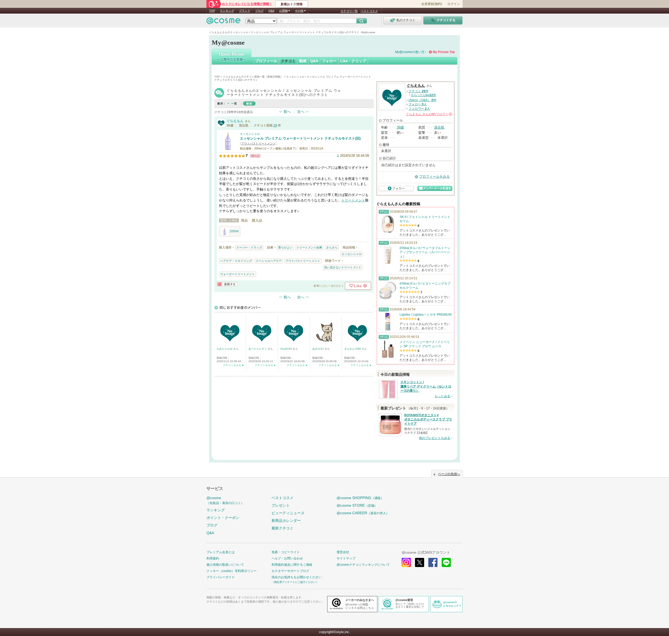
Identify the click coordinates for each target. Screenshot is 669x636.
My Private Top (444, 52)
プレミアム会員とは (220, 552)
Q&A (271, 10)
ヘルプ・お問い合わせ (287, 558)
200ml (234, 231)
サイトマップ (346, 558)
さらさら (332, 247)
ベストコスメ (369, 11)
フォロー (329, 61)
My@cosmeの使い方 (409, 52)
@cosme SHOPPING (360, 498)
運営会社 (343, 552)
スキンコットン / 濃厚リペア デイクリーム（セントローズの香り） (425, 386)
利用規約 (212, 558)
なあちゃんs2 (225, 348)
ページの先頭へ (449, 474)
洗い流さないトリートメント (342, 267)
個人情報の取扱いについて (225, 564)
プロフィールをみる (434, 176)
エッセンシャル (250, 133)
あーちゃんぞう (258, 348)
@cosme (225, 500)
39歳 (400, 127)
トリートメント (353, 200)
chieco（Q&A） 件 (422, 100)
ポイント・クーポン (222, 518)
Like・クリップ (353, 61)
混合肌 (439, 127)
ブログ (259, 10)
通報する (227, 284)
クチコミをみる (232, 365)
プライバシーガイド (220, 577)
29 (275, 125)
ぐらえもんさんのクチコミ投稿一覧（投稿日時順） (253, 76)
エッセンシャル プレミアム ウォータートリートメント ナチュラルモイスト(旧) (300, 138)
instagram (406, 562)
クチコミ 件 (418, 91)
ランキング (227, 10)
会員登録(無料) (431, 4)
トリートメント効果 (309, 247)
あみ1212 (318, 348)
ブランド (244, 10)
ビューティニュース (288, 513)
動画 (303, 61)
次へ (300, 111)
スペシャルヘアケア (269, 260)
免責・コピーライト (286, 552)
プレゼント (281, 505)
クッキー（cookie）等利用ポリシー (231, 571)
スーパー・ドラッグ (249, 247)
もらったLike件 (423, 95)
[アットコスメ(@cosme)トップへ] (223, 22)
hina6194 (286, 348)
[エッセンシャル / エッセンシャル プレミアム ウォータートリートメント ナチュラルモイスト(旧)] (228, 148)
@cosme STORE (357, 505)
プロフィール (266, 61)
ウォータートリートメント (237, 274)
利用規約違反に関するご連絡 (292, 564)
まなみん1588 (353, 348)
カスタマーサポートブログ (290, 571)
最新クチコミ (282, 528)
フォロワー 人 (419, 109)
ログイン (453, 4)
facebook (432, 562)
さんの (429, 114)
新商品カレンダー (286, 520)
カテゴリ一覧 (349, 11)
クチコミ (288, 61)
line (446, 562)
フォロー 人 (417, 104)
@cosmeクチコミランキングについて (363, 564)
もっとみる (442, 396)
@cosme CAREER (363, 513)
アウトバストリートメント (258, 143)
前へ (287, 111)
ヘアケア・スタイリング (236, 260)
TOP (212, 10)
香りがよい (285, 247)
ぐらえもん (235, 121)
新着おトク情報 (292, 4)
